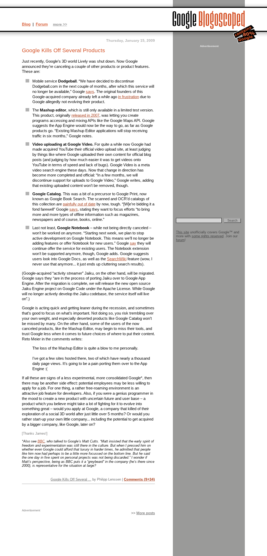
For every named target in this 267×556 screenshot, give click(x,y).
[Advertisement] (208, 127)
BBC (41, 441)
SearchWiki (116, 259)
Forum (42, 24)
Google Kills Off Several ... (71, 479)
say (133, 243)
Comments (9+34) (139, 479)
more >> (60, 24)
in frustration (128, 96)
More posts (145, 513)
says (90, 91)
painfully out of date (79, 204)
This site (182, 232)
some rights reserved (207, 236)
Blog (26, 24)
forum (180, 240)
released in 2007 (85, 115)
